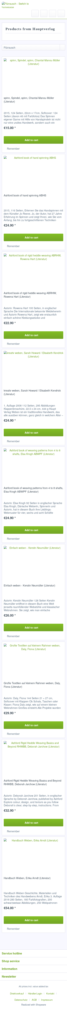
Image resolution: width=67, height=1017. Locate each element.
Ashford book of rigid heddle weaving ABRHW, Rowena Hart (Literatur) (30, 294)
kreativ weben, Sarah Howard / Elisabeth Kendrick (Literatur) (32, 392)
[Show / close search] (35, 13)
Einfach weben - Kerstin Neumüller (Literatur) (29, 585)
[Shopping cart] (61, 13)
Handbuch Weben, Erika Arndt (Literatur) (27, 878)
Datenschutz (21, 999)
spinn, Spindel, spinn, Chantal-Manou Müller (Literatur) (29, 99)
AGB (34, 999)
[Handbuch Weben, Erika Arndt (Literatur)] (33, 855)
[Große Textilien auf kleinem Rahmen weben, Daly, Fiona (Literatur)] (33, 660)
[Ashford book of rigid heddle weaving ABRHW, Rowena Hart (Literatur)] (33, 270)
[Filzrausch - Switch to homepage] (16, 5)
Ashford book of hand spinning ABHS (25, 195)
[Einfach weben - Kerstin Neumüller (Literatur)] (33, 562)
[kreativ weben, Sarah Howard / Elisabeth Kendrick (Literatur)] (33, 367)
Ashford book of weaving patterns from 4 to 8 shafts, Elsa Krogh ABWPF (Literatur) (33, 489)
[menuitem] (9, 13)
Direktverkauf (17, 993)
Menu (12, 13)
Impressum (47, 999)
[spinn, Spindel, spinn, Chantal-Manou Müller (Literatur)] (33, 74)
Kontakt (50, 993)
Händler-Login (35, 993)
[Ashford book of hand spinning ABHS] (33, 172)
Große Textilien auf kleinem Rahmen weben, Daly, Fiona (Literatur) (32, 684)
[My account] (52, 13)
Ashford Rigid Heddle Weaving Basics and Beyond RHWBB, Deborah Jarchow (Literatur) (32, 782)
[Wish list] (43, 13)
